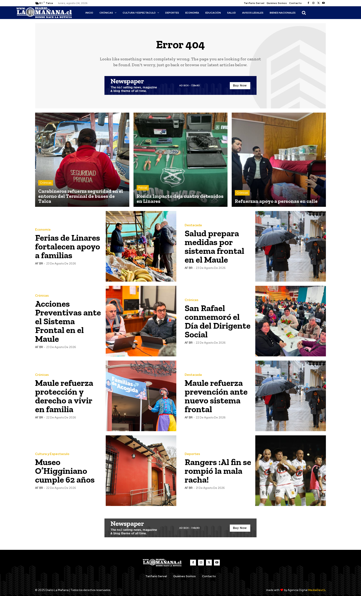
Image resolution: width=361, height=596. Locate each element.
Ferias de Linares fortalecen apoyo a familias (67, 246)
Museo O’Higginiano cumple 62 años (65, 471)
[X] (318, 3)
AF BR (39, 263)
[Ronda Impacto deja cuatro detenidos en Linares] (180, 160)
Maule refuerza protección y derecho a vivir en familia (64, 395)
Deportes (192, 454)
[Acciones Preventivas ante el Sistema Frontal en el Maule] (141, 321)
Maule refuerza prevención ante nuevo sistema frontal (216, 395)
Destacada (193, 225)
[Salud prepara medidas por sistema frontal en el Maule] (290, 246)
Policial (142, 187)
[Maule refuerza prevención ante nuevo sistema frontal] (290, 396)
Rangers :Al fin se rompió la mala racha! (218, 471)
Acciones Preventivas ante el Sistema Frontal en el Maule (68, 321)
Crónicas (45, 182)
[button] (304, 13)
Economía (43, 229)
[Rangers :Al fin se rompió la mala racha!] (290, 470)
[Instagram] (313, 3)
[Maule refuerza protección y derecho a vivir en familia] (141, 396)
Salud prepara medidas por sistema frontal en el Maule (214, 246)
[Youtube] (323, 3)
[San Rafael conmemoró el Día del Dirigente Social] (290, 321)
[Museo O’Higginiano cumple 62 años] (141, 470)
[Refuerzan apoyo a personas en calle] (279, 160)
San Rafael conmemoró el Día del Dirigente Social (217, 321)
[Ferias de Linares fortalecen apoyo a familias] (141, 246)
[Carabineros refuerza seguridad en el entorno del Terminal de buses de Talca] (82, 160)
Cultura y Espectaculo (52, 454)
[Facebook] (308, 3)
